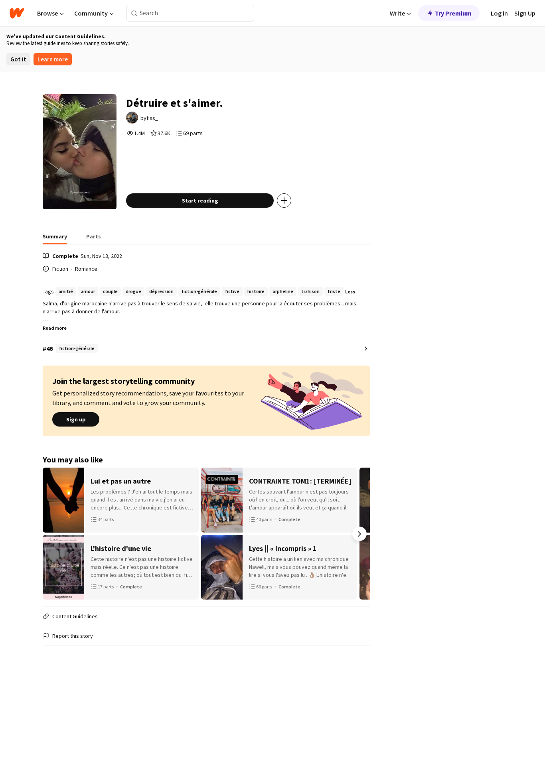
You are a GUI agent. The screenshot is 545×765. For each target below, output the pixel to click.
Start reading (200, 200)
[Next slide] (359, 534)
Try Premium (453, 13)
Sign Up (524, 13)
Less (350, 292)
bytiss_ (149, 118)
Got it (18, 59)
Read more (55, 328)
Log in (499, 13)
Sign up (76, 419)
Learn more (53, 59)
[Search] (134, 13)
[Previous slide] (53, 534)
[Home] (17, 13)
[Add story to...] (284, 200)
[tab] (55, 238)
